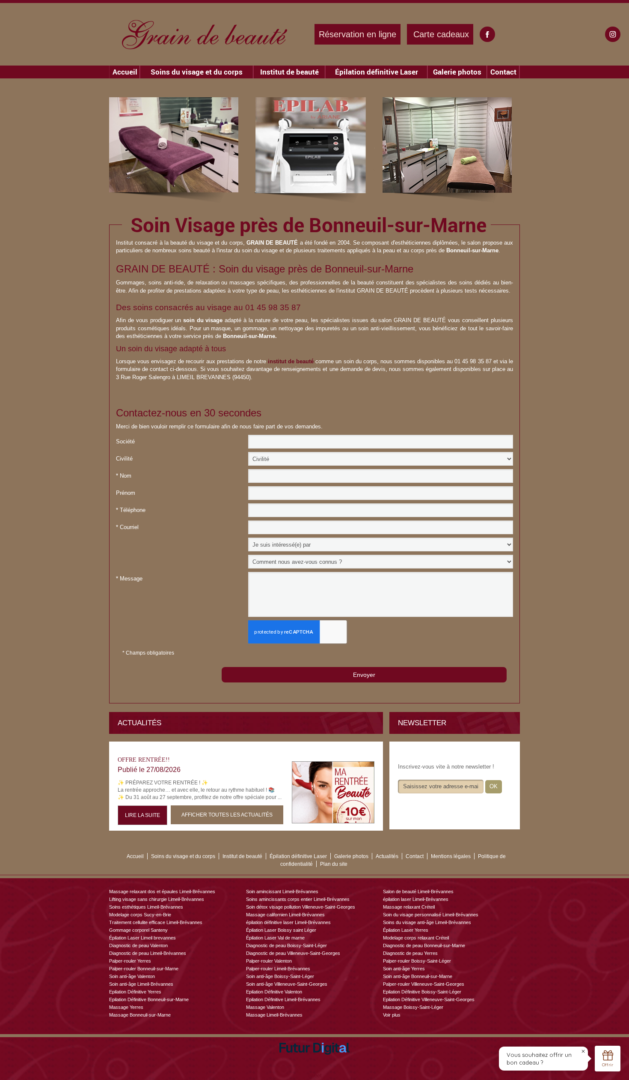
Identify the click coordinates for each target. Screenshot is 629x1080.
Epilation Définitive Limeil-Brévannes (283, 999)
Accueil (125, 72)
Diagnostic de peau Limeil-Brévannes (147, 953)
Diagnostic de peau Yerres (410, 953)
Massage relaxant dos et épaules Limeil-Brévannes (162, 891)
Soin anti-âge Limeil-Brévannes (141, 984)
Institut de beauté (289, 72)
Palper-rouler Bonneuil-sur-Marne (143, 968)
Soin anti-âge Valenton (132, 976)
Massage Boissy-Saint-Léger (413, 1007)
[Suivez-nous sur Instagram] (612, 34)
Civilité (124, 458)
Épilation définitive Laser (376, 72)
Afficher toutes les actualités (227, 815)
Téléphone (130, 510)
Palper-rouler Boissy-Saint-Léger (417, 960)
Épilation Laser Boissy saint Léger (281, 930)
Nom (123, 476)
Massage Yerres (126, 1007)
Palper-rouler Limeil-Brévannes (278, 968)
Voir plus (392, 1014)
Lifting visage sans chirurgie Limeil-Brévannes (156, 899)
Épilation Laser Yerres (405, 930)
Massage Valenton (265, 1007)
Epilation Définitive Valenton (274, 991)
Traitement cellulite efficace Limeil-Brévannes (155, 922)
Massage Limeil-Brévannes (274, 1014)
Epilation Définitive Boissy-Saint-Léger (422, 991)
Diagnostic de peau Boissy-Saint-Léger (286, 945)
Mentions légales (451, 856)
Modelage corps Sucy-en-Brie (140, 914)
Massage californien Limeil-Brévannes (285, 914)
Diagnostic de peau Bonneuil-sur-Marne (424, 945)
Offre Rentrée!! (144, 760)
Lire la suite (142, 815)
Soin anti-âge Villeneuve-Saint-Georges (286, 984)
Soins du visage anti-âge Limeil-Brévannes (427, 922)
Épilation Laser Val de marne (275, 937)
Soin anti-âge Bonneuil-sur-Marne (417, 976)
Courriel (127, 527)
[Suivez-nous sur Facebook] (487, 34)
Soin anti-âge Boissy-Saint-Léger (280, 976)
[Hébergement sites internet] (314, 1064)
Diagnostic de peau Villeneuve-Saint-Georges (293, 953)
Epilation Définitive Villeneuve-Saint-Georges (429, 999)
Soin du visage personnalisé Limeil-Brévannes (430, 914)
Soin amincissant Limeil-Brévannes (282, 891)
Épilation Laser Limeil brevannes (142, 937)
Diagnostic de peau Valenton (138, 945)
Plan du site (333, 864)
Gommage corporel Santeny (138, 930)
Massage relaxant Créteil (409, 906)
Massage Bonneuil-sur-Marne (140, 1014)
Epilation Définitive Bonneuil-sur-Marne (149, 999)
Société (125, 441)
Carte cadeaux (441, 34)
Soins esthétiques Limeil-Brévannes (146, 906)
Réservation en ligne (357, 34)
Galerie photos (457, 72)
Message (129, 578)
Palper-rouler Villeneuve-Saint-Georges (423, 984)
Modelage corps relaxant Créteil (416, 937)
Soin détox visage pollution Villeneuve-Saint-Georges (300, 906)
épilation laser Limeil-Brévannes (415, 899)
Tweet (314, 1075)
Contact (503, 72)
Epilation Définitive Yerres (135, 991)
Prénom (125, 493)
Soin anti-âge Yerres (404, 968)
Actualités (387, 856)
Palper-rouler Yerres (130, 960)
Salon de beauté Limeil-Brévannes (418, 891)
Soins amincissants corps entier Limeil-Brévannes (298, 899)
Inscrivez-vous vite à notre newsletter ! (446, 766)
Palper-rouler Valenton (269, 960)
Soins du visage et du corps (197, 72)
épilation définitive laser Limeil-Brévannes (288, 922)
